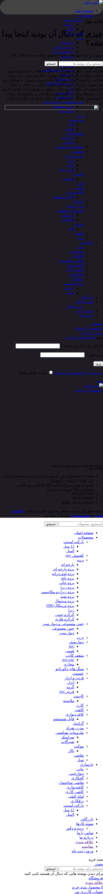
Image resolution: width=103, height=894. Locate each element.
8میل (70, 29)
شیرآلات (67, 742)
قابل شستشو (63, 719)
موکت (79, 746)
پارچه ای (67, 43)
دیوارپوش (76, 642)
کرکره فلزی (64, 619)
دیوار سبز (66, 633)
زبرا (71, 610)
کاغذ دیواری (74, 714)
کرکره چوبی (64, 615)
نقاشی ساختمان (71, 783)
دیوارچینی (76, 774)
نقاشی (79, 755)
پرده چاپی (66, 61)
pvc (71, 646)
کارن (80, 705)
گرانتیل (78, 723)
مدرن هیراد (75, 728)
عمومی (78, 673)
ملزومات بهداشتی (70, 733)
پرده (80, 560)
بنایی (80, 769)
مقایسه (87, 846)
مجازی (68, 664)
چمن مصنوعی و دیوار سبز (63, 102)
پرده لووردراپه (63, 52)
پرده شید (67, 596)
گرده (70, 687)
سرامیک (67, 737)
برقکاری (77, 801)
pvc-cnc (68, 660)
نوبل (80, 760)
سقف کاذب (74, 655)
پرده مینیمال (64, 601)
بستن (99, 864)
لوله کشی (76, 796)
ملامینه (68, 701)
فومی (69, 651)
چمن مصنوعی (63, 628)
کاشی (79, 710)
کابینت (79, 696)
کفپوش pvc (75, 555)
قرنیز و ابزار (74, 678)
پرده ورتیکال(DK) (60, 606)
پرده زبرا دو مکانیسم (57, 592)
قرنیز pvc (66, 692)
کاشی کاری (74, 792)
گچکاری (77, 778)
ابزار (70, 682)
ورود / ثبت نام (82, 851)
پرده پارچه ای (63, 47)
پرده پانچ (67, 578)
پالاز (71, 751)
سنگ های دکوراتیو (70, 669)
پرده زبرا (67, 587)
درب (80, 637)
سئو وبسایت (80, 515)
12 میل (68, 24)
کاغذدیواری (75, 787)
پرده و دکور (75, 828)
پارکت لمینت (73, 20)
